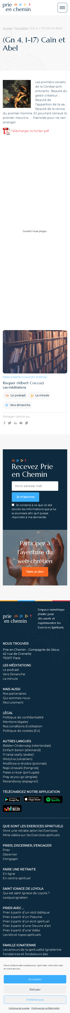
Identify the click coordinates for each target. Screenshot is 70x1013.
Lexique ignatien (15, 897)
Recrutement (13, 702)
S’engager (10, 859)
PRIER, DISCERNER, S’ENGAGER (27, 845)
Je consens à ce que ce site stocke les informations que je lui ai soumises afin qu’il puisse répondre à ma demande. (34, 511)
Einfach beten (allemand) (22, 750)
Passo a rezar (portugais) (21, 772)
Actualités (21, 28)
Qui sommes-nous (16, 698)
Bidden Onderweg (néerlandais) (27, 745)
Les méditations (17, 665)
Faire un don (35, 571)
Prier (6, 850)
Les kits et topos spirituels (22, 935)
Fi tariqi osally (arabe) (18, 754)
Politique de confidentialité (45, 1008)
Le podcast (18, 395)
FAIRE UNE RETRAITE (19, 869)
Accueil (7, 28)
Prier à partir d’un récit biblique (26, 912)
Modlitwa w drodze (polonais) (25, 763)
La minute (42, 395)
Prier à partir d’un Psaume (22, 917)
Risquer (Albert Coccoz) (23, 383)
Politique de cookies (19, 1008)
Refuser (35, 989)
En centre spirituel (17, 878)
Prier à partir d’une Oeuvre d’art (27, 926)
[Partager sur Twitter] (9, 423)
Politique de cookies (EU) (21, 731)
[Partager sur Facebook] (4, 423)
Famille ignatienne (19, 945)
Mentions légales (15, 722)
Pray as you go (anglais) (20, 777)
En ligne (9, 874)
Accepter (35, 979)
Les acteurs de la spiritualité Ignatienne (32, 949)
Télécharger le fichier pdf (29, 131)
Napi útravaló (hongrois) (21, 768)
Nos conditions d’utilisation (22, 726)
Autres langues (17, 741)
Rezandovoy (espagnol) (20, 781)
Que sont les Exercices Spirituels (33, 826)
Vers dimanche (19, 405)
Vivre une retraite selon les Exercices (30, 830)
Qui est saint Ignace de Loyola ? (26, 893)
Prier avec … (13, 908)
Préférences (35, 999)
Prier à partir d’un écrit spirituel (26, 921)
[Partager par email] (20, 423)
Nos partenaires (14, 693)
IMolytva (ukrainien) (17, 759)
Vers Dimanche (14, 674)
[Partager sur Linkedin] (15, 423)
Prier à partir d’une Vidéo (21, 930)
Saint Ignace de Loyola (23, 888)
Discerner (10, 854)
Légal (8, 713)
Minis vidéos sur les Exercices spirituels (31, 835)
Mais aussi (11, 689)
